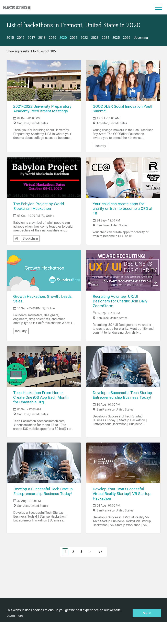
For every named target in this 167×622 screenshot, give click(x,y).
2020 (63, 38)
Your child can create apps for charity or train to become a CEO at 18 (122, 208)
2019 (52, 38)
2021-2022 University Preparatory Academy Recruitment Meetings (42, 108)
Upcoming (141, 38)
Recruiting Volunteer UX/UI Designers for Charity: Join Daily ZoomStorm (120, 301)
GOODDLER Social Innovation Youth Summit (123, 108)
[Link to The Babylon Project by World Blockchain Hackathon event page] (44, 177)
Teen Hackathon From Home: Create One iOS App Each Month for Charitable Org (40, 397)
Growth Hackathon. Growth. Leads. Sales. (43, 298)
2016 (20, 38)
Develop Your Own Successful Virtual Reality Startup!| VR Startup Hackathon (122, 494)
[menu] (158, 7)
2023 (95, 38)
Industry (100, 146)
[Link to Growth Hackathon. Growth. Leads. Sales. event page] (44, 270)
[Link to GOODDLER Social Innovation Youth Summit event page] (123, 80)
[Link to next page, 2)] (90, 551)
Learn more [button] (15, 615)
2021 (73, 38)
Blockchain (30, 238)
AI (16, 238)
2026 (126, 38)
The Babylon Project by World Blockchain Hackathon (38, 206)
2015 (10, 38)
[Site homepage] (17, 7)
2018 (42, 38)
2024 (105, 38)
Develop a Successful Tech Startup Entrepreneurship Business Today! (122, 395)
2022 (84, 38)
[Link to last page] (100, 551)
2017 (31, 38)
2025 (116, 38)
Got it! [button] (147, 613)
